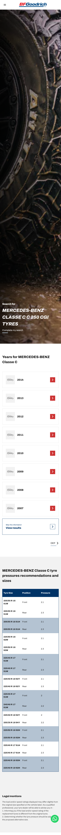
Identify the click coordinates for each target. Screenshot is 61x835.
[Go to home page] (33, 4)
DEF (53, 543)
